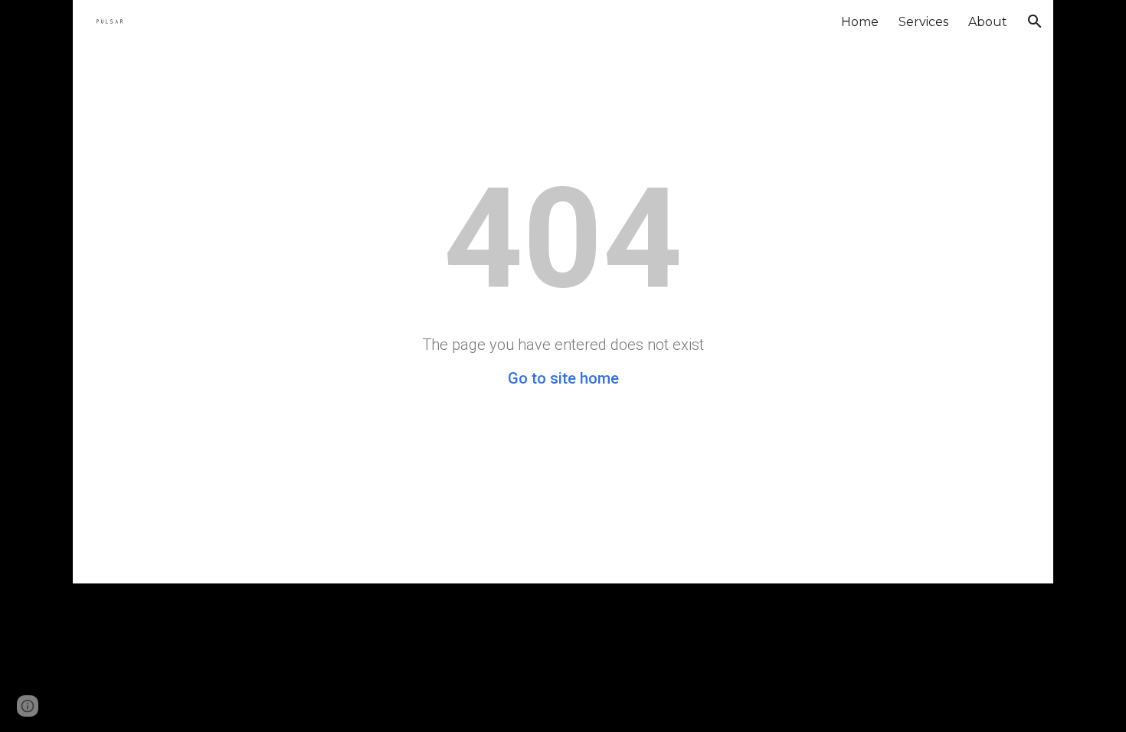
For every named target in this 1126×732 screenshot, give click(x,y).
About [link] (987, 22)
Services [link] (923, 22)
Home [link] (860, 22)
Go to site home (563, 378)
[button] (1034, 21)
